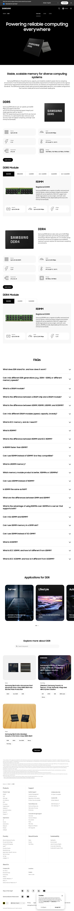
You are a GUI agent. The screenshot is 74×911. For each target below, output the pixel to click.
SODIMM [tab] (54, 174)
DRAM (4, 13)
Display (4, 814)
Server (4, 822)
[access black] (4, 903)
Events (30, 842)
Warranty (31, 824)
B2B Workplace (55, 804)
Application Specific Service (9, 852)
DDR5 (44, 13)
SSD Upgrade (32, 828)
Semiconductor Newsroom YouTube (28, 896)
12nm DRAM (15, 694)
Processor (5, 804)
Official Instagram (22, 891)
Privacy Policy (46, 901)
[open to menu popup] (71, 8)
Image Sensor (6, 806)
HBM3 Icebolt (62, 694)
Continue (64, 3)
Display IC (5, 808)
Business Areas (6, 872)
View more (37, 750)
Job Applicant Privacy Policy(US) (35, 905)
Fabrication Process (33, 808)
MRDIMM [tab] (20, 174)
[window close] (62, 895)
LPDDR (48, 694)
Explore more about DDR (37, 640)
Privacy (29, 903)
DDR (43, 694)
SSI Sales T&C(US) (66, 903)
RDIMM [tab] (8, 174)
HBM (55, 694)
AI (3, 820)
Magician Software (33, 826)
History (4, 876)
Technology (9, 743)
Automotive (5, 824)
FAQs (30, 822)
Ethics (4, 880)
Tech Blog (31, 844)
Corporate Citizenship (56, 846)
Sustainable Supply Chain (57, 848)
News (30, 840)
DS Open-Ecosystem (56, 794)
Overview (38, 13)
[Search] (17, 646)
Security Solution (7, 810)
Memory (43, 697)
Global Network (55, 800)
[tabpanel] (37, 196)
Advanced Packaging (8, 844)
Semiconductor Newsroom (9, 882)
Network (5, 826)
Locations (31, 868)
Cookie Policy (53, 901)
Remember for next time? (11, 4)
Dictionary (31, 810)
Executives (5, 874)
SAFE (4, 846)
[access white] (7, 903)
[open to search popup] (59, 8)
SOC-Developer (55, 806)
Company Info (6, 868)
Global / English (47, 3)
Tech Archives (6, 854)
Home (4, 784)
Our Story (5, 870)
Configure (43, 907)
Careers (30, 872)
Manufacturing (6, 850)
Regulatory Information (34, 798)
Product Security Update (34, 800)
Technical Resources (33, 806)
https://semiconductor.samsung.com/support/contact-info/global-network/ (19, 777)
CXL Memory (6, 800)
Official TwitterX (28, 891)
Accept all (57, 907)
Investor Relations (7, 878)
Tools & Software (33, 818)
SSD (4, 796)
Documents (31, 820)
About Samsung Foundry (9, 840)
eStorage (5, 798)
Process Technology (7, 842)
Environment (54, 842)
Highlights (53, 840)
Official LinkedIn (39, 891)
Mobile (4, 828)
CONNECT (5, 858)
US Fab (4, 856)
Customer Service (33, 796)
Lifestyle (5, 830)
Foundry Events (6, 848)
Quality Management (33, 794)
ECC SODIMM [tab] (65, 174)
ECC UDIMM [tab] (42, 174)
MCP (4, 802)
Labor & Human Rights (56, 844)
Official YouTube (44, 891)
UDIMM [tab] (31, 174)
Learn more (8, 160)
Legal (34, 903)
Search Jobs (31, 874)
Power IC (5, 812)
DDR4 (50, 13)
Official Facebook (33, 891)
